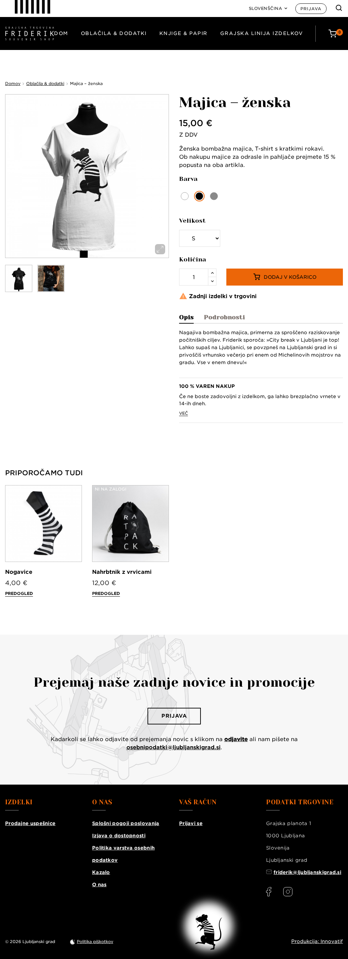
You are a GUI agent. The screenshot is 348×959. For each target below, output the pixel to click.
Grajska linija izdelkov (261, 33)
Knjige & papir (183, 33)
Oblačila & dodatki (114, 33)
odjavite (236, 739)
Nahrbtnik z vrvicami (122, 572)
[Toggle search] (339, 8)
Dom (61, 33)
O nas (99, 884)
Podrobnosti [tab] (224, 317)
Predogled (19, 593)
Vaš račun (198, 802)
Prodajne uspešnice (30, 823)
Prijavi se (191, 823)
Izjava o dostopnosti (118, 835)
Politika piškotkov (95, 941)
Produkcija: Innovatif (317, 941)
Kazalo (101, 872)
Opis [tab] (186, 317)
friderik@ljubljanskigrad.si (307, 872)
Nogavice (18, 572)
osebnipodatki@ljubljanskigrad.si (173, 747)
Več (183, 413)
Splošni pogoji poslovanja (125, 823)
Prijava (310, 8)
